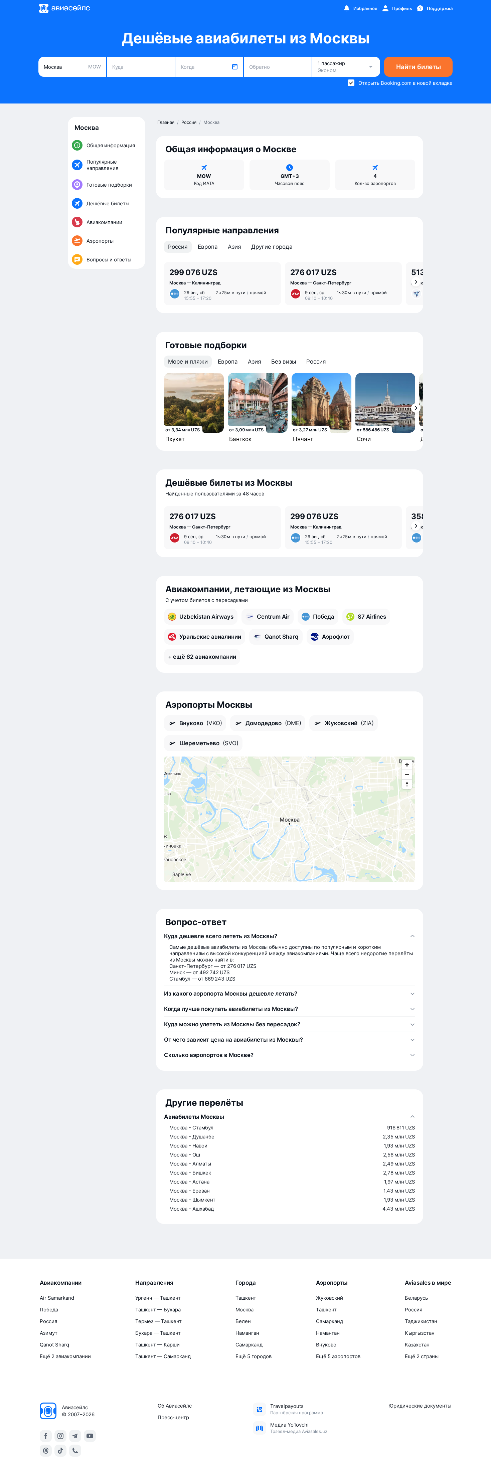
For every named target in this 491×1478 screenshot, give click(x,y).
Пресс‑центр (173, 1417)
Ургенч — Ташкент (158, 1298)
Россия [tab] (178, 246)
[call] (75, 1451)
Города (245, 1282)
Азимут (48, 1333)
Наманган (247, 1333)
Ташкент (245, 1298)
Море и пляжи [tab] (188, 361)
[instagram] (60, 1436)
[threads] (46, 1451)
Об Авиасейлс (175, 1406)
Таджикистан (421, 1321)
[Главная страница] (64, 8)
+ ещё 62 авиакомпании (202, 656)
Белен (243, 1321)
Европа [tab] (208, 246)
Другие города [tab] (272, 246)
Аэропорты (332, 1282)
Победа (49, 1309)
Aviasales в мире (428, 1282)
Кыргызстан (420, 1333)
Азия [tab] (234, 246)
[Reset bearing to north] (407, 784)
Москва (244, 1309)
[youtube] (90, 1436)
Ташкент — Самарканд (163, 1356)
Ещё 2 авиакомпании (65, 1356)
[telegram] (75, 1436)
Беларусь (416, 1298)
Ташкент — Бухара (158, 1309)
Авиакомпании (60, 1282)
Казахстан (417, 1344)
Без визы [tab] (283, 361)
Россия (48, 1321)
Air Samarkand (57, 1298)
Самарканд (249, 1344)
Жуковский (329, 1298)
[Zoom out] (407, 774)
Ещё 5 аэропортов (338, 1356)
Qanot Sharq (54, 1344)
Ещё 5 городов (253, 1356)
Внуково (326, 1344)
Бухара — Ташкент (158, 1333)
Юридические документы (419, 1406)
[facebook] (46, 1436)
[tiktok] (60, 1451)
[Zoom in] (407, 765)
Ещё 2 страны (422, 1356)
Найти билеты (418, 67)
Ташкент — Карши (157, 1344)
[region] (289, 819)
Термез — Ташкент (158, 1321)
